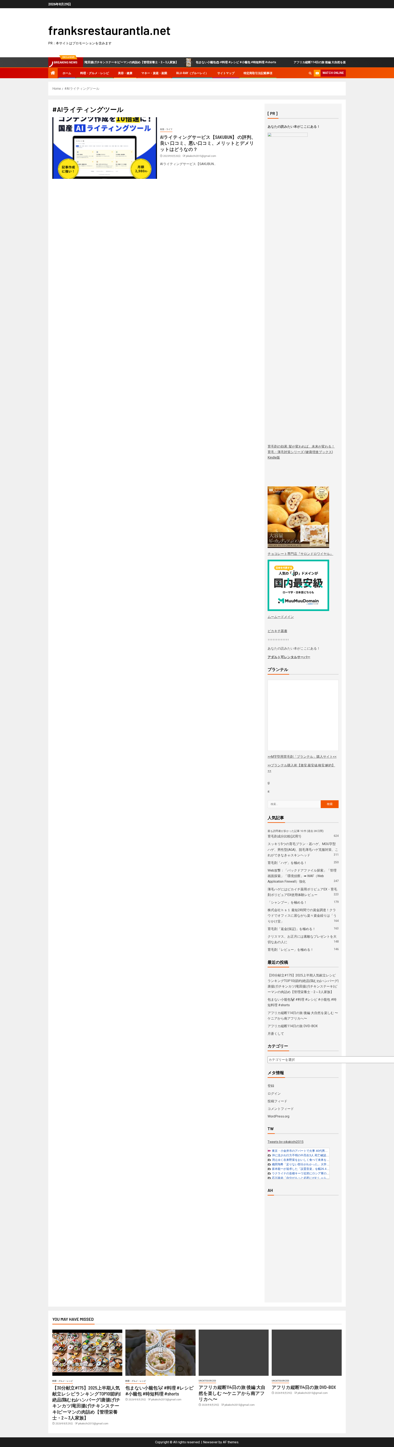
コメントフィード (281, 1109)
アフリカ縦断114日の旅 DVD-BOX (293, 1026)
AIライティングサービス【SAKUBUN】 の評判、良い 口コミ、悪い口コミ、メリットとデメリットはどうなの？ (208, 143)
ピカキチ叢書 (277, 631)
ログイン (274, 1094)
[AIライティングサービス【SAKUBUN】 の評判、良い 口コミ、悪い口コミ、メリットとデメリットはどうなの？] (104, 148)
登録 (271, 1086)
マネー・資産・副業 (154, 73)
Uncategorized (207, 1381)
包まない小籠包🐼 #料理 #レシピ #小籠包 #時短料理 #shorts (205, 62)
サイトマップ (226, 73)
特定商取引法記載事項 (258, 73)
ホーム (67, 73)
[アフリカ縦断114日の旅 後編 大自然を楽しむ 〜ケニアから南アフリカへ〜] (234, 1353)
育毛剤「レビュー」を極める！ (291, 950)
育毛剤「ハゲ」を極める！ (287, 863)
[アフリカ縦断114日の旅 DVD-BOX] (307, 1353)
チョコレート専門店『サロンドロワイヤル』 (300, 554)
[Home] (53, 73)
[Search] (310, 73)
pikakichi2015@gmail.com (201, 156)
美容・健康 (125, 73)
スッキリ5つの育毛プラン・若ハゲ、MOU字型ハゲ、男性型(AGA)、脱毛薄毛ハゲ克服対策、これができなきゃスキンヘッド (303, 849)
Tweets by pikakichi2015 (286, 1142)
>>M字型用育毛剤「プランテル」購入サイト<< (302, 757)
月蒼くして (276, 1034)
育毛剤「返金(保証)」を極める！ (292, 929)
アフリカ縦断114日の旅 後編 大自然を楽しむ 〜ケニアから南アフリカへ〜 (311, 62)
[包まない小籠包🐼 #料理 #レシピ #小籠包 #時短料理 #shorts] (160, 1353)
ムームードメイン (281, 617)
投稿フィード (277, 1101)
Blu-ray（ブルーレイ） (192, 73)
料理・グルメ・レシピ (94, 73)
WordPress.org (278, 1116)
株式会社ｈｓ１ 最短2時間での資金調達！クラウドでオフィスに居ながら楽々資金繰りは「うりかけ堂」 (302, 915)
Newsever (210, 1442)
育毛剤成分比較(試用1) (284, 836)
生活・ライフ (166, 129)
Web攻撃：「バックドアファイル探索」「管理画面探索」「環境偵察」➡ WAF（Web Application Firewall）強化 (302, 875)
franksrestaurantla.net (109, 30)
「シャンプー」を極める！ (287, 902)
